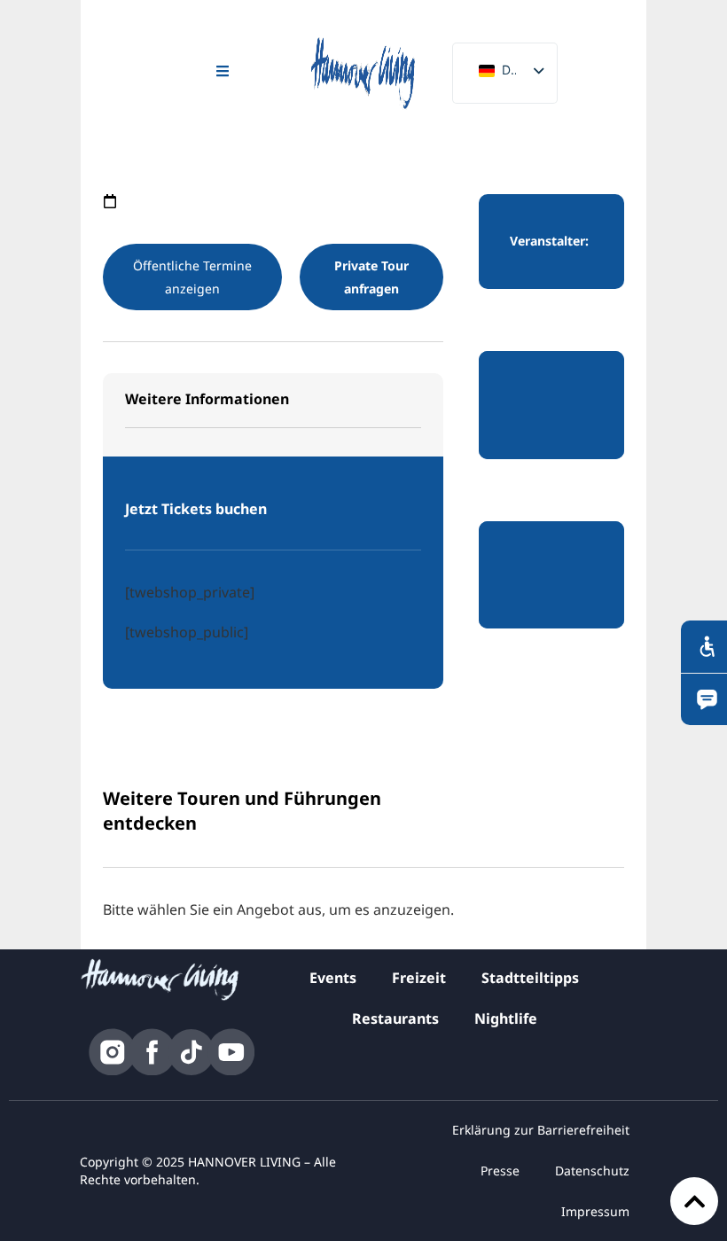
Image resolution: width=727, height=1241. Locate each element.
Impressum (595, 1211)
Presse (500, 1170)
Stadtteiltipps (530, 977)
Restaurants (395, 1018)
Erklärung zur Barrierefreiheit (540, 1129)
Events (332, 977)
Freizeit (419, 977)
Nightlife (505, 1018)
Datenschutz (592, 1170)
